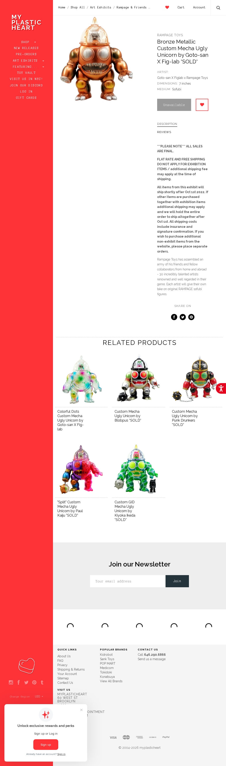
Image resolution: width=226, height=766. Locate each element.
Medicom (107, 668)
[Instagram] (11, 682)
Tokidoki (106, 672)
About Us (64, 656)
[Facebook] (19, 682)
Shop (26, 42)
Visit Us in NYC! (26, 79)
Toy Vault (26, 72)
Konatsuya (107, 677)
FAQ (60, 660)
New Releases (26, 48)
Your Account (67, 674)
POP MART (107, 663)
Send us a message (152, 659)
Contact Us (65, 682)
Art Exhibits (26, 60)
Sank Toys (107, 659)
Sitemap (63, 678)
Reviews (164, 132)
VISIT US (63, 689)
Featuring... (26, 66)
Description (167, 123)
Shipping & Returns (71, 669)
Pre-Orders (26, 54)
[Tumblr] (42, 682)
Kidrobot (106, 654)
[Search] (218, 8)
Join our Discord (26, 85)
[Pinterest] (34, 682)
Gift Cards (26, 97)
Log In (26, 91)
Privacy (62, 665)
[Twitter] (26, 682)
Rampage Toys (170, 35)
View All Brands (111, 681)
